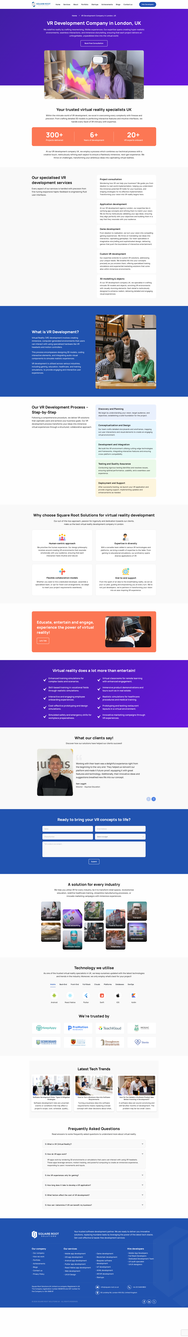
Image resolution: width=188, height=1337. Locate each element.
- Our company (38, 1253)
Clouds (97, 984)
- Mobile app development (75, 1253)
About (75, 4)
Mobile (53, 984)
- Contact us (37, 1270)
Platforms (108, 984)
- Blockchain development (106, 1257)
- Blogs (35, 1267)
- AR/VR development (104, 1274)
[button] (153, 799)
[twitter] (154, 1302)
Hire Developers (148, 4)
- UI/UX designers (134, 1264)
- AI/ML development (104, 1270)
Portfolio (84, 4)
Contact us (127, 4)
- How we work (38, 1256)
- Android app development (75, 1260)
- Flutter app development (75, 1264)
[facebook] (144, 1302)
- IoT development (103, 1267)
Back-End (63, 984)
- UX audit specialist (135, 1261)
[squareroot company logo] (41, 4)
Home (58, 4)
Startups (94, 4)
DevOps (131, 984)
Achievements (107, 4)
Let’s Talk (43, 641)
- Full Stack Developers (136, 1256)
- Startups (99, 1277)
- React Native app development (77, 1267)
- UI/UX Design (70, 1274)
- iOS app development (73, 1257)
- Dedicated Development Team (140, 1259)
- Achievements (38, 1263)
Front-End (75, 984)
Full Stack (86, 984)
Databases (120, 984)
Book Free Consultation (94, 43)
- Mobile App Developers (137, 1253)
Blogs (118, 4)
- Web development (72, 1271)
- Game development (104, 1253)
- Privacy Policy (38, 1274)
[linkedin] (149, 1302)
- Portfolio (36, 1260)
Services (66, 4)
